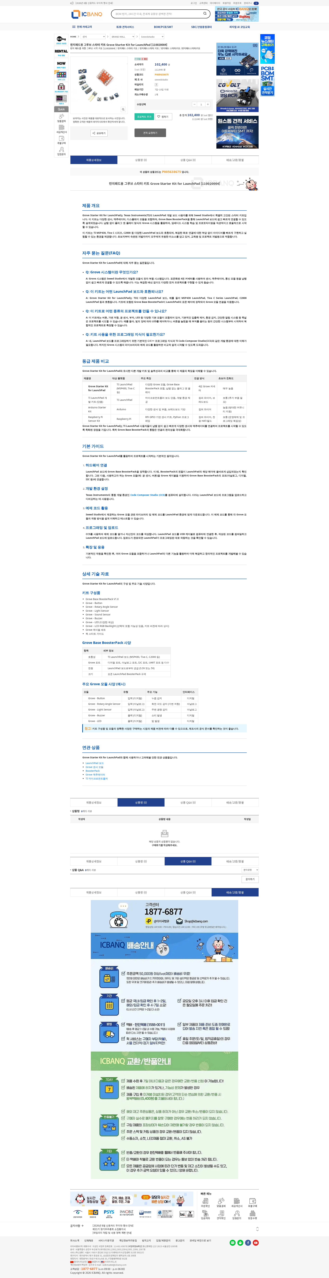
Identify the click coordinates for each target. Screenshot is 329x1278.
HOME (73, 36)
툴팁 (156, 84)
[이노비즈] (127, 1214)
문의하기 (250, 879)
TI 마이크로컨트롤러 (97, 778)
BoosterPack (93, 770)
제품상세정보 (94, 160)
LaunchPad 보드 (95, 763)
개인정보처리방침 (128, 1240)
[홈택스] (93, 1214)
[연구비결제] (109, 1214)
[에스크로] (165, 1214)
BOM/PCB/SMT (163, 27)
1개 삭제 (194, 104)
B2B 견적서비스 (125, 27)
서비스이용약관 (106, 1240)
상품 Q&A (188, 160)
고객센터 (203, 3)
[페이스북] (248, 1243)
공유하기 (101, 133)
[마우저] (145, 1214)
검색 (205, 13)
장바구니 (250, 3)
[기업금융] (186, 1214)
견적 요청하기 (150, 133)
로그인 (194, 3)
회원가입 (227, 3)
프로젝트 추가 (144, 116)
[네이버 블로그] (233, 1243)
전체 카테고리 (84, 26)
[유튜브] (256, 1243)
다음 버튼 (257, 1230)
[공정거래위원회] (78, 1214)
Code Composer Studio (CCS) (147, 495)
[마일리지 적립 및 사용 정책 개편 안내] (112, 1232)
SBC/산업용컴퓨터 (201, 27)
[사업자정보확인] (135, 1246)
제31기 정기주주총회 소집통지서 (109, 1229)
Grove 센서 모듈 (94, 767)
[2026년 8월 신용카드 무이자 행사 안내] (94, 3)
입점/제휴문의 (163, 1240)
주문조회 (237, 3)
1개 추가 (207, 104)
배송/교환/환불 (235, 160)
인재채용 (88, 1240)
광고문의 (180, 1240)
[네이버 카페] (240, 1243)
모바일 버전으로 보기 (200, 1240)
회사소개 (74, 1240)
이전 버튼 (257, 1227)
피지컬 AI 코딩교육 (239, 27)
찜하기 (165, 116)
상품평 (141, 160)
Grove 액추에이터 (95, 774)
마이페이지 (215, 3)
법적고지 (146, 1240)
